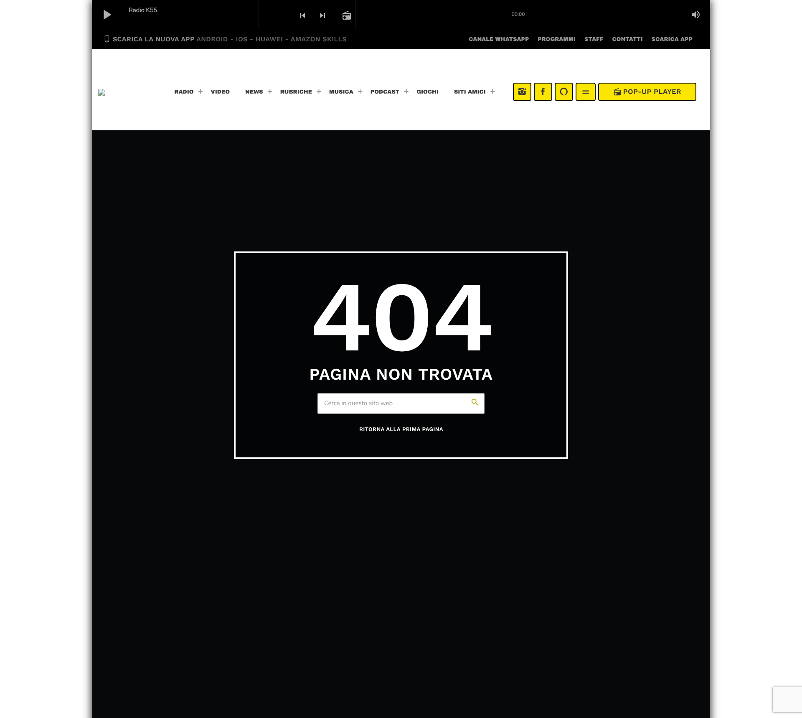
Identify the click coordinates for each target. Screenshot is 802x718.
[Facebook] (543, 92)
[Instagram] (522, 92)
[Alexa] (564, 92)
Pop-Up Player (647, 92)
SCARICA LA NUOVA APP (225, 39)
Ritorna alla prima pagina (401, 429)
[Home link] (126, 92)
